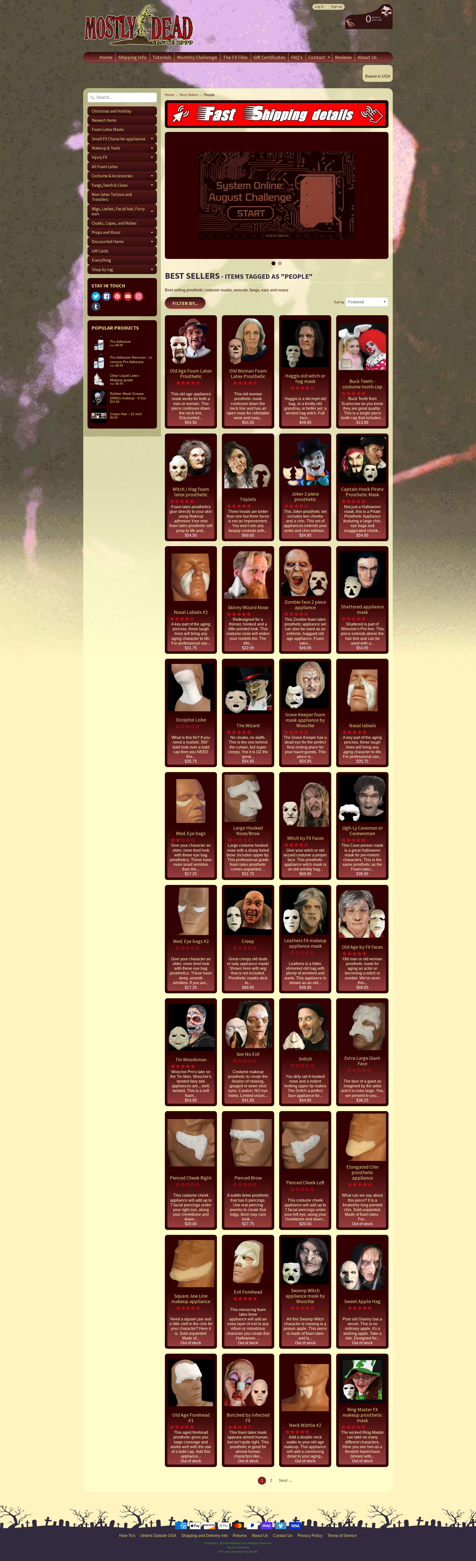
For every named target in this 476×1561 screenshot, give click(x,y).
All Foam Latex (105, 166)
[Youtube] (127, 296)
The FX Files (235, 57)
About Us (367, 57)
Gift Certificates (269, 57)
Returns (240, 1535)
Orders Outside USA (158, 1535)
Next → (285, 1480)
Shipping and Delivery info (204, 1535)
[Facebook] (106, 296)
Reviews (343, 57)
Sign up (336, 6)
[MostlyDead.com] (139, 26)
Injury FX (124, 158)
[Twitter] (95, 296)
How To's (127, 1535)
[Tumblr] (95, 306)
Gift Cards (100, 251)
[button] (188, 383)
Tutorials (161, 57)
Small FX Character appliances (124, 139)
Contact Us (283, 1535)
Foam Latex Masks (108, 129)
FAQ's (296, 57)
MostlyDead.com (236, 1543)
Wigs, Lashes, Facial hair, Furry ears (124, 211)
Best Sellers (189, 95)
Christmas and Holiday (111, 111)
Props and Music (124, 233)
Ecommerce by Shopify (244, 1551)
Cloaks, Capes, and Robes (114, 223)
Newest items (104, 120)
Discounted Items (124, 242)
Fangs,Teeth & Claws (124, 186)
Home (105, 57)
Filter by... (185, 303)
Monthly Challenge (197, 57)
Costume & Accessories (124, 177)
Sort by (339, 302)
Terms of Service (342, 1535)
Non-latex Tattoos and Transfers (112, 197)
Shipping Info (132, 57)
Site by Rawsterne (238, 1547)
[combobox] (122, 97)
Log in (319, 6)
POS (221, 1551)
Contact (319, 58)
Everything (101, 260)
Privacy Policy (310, 1535)
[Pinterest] (117, 296)
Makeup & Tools (124, 149)
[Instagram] (138, 296)
